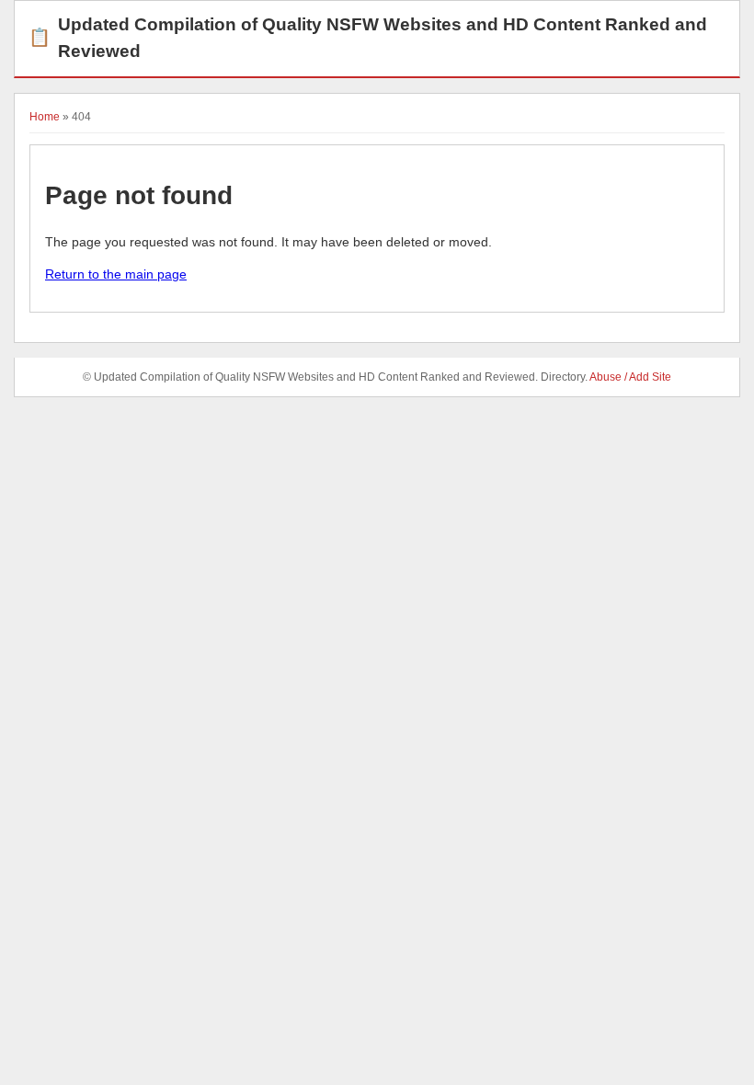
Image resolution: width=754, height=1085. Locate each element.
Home (44, 116)
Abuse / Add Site (630, 377)
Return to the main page (116, 274)
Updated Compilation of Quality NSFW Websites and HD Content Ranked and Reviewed (368, 38)
